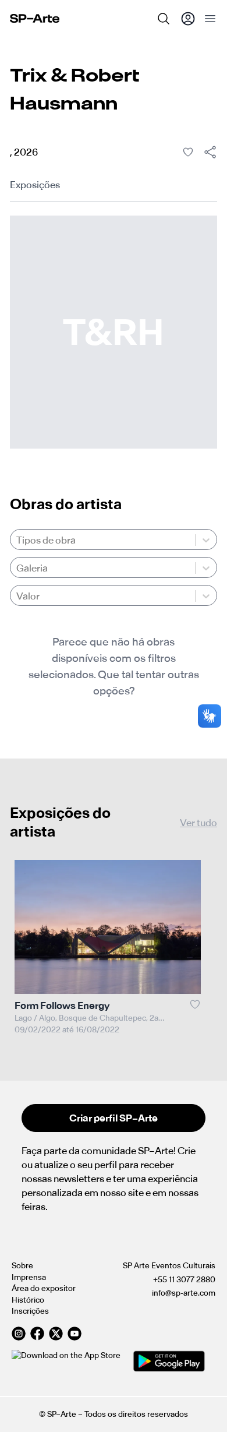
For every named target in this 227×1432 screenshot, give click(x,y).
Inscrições (30, 1311)
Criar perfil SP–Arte (113, 1118)
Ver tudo (198, 822)
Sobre (22, 1266)
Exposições (35, 185)
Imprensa (29, 1277)
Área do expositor (44, 1288)
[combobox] (17, 540)
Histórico (28, 1300)
